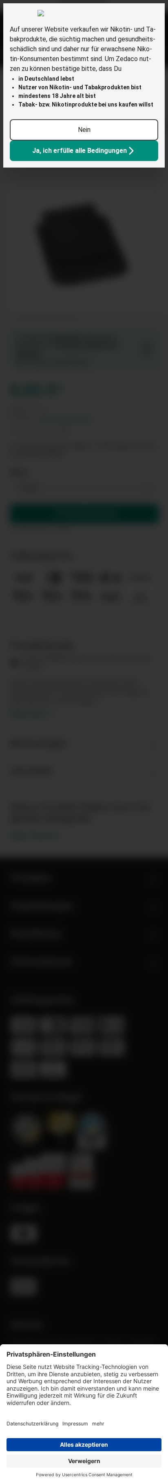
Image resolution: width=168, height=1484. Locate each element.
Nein (84, 130)
